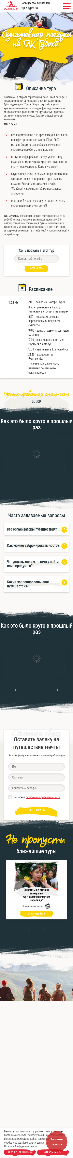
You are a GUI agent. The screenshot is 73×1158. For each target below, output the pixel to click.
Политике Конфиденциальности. (21, 1146)
